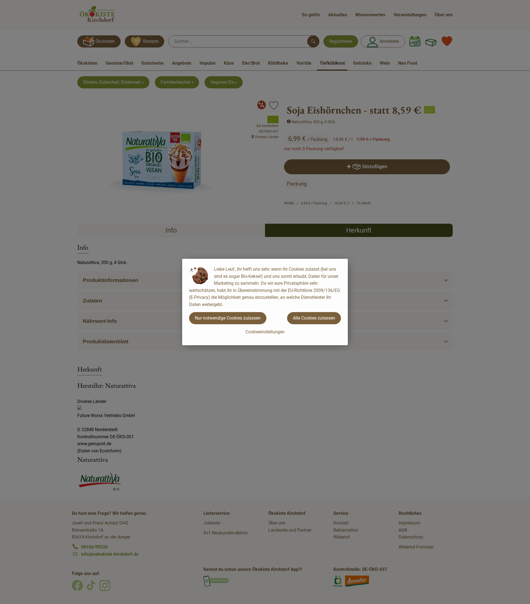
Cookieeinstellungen (265, 331)
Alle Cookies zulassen (314, 318)
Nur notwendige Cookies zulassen (228, 318)
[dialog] (265, 302)
